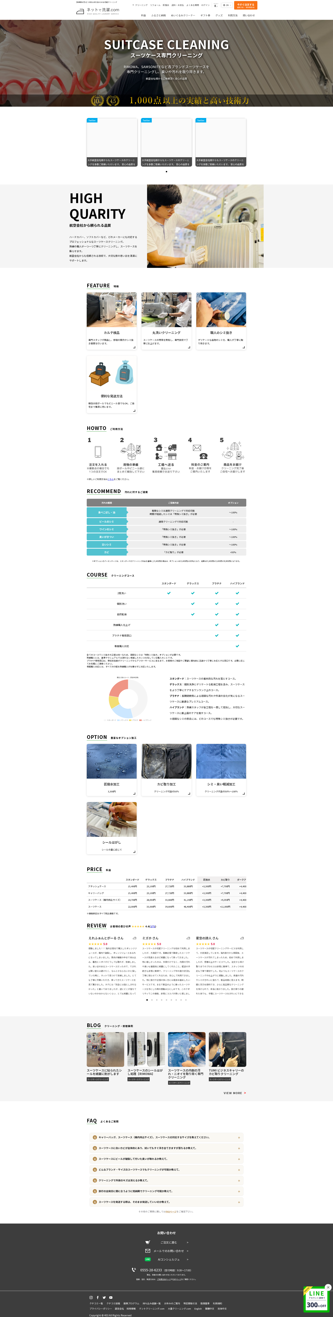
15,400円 (132, 886)
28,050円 (151, 899)
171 (153, 926)
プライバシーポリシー (100, 1308)
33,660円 (169, 899)
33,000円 (151, 906)
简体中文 (222, 1308)
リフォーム (155, 4)
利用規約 (217, 1303)
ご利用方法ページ (164, 1279)
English (198, 1308)
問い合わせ (249, 15)
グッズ (219, 15)
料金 (143, 15)
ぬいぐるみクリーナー (183, 15)
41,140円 (188, 899)
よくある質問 (192, 4)
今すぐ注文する (245, 6)
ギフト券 (205, 15)
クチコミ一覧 (96, 1303)
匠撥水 (166, 4)
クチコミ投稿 (113, 1303)
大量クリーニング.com (179, 1308)
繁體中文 (209, 1308)
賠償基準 (205, 1303)
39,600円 (169, 906)
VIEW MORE (235, 1093)
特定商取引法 (190, 1303)
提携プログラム (131, 1303)
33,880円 (188, 886)
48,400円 (188, 906)
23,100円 (151, 886)
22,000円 (132, 906)
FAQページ (171, 1211)
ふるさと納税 (158, 15)
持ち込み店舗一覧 (152, 1303)
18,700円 (132, 899)
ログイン (205, 4)
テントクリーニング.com (151, 1308)
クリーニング (141, 4)
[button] (166, 171)
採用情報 (131, 1308)
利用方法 (233, 15)
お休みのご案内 (172, 1303)
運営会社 (119, 1308)
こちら (111, 479)
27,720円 (169, 886)
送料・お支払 (178, 4)
